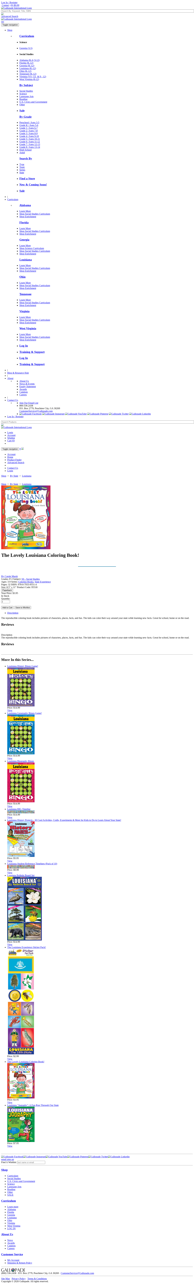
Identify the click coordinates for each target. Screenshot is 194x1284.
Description (12, 613)
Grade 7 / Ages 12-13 (29, 144)
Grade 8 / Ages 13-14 (29, 147)
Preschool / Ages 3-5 (29, 122)
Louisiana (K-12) (27, 68)
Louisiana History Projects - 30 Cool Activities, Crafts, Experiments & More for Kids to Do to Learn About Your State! (64, 820)
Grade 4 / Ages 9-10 (29, 136)
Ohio (22, 276)
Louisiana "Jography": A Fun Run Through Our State (33, 1105)
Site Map (5, 1278)
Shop (9, 30)
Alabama (25, 205)
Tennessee (25, 294)
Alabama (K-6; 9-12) (29, 60)
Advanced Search (9, 16)
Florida (24, 222)
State (21, 172)
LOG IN (11, 1228)
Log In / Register (9, 2)
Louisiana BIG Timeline (18, 809)
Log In (23, 345)
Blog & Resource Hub (18, 373)
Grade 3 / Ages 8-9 (28, 133)
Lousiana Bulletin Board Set (20, 875)
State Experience (43, 581)
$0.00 (14, 5)
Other (22, 104)
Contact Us (12, 400)
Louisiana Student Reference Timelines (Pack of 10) (32, 863)
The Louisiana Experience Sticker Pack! (26, 947)
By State (14, 476)
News (10, 1240)
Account (11, 435)
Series (22, 170)
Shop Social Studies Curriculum (34, 214)
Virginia (24, 311)
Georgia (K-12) (26, 65)
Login (10, 432)
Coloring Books (25, 581)
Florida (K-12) (26, 63)
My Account (13, 1260)
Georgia (24, 239)
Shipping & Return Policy (19, 1263)
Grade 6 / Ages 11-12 (29, 141)
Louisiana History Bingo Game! (22, 666)
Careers (23, 394)
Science (23, 93)
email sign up (7, 1159)
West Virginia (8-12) (29, 79)
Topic (22, 167)
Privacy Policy (19, 1278)
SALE (10, 1195)
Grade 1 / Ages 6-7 (28, 128)
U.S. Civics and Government (33, 102)
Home (10, 457)
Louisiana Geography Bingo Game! (24, 713)
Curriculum (26, 36)
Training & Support (32, 352)
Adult (22, 152)
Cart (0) (11, 440)
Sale (22, 110)
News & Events (27, 383)
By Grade (25, 116)
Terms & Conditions (37, 1278)
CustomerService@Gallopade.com (36, 411)
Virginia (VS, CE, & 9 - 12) (32, 76)
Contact (5, 5)
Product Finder (14, 459)
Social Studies (26, 91)
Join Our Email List (28, 403)
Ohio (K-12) (25, 71)
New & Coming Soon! (33, 184)
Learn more (12, 1206)
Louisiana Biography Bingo (20, 761)
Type (21, 164)
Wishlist (11, 438)
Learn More (25, 211)
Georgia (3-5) (25, 48)
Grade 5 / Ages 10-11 (29, 139)
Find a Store (27, 178)
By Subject (26, 85)
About (10, 378)
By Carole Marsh (9, 576)
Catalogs (23, 392)
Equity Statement (27, 386)
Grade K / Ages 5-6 (28, 125)
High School (25, 150)
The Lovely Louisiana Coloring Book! (25, 1061)
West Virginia (27, 328)
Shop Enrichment (27, 216)
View (9, 710)
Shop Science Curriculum (31, 248)
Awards (23, 389)
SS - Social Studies (31, 579)
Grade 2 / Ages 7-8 (28, 130)
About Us (24, 381)
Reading (23, 99)
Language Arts (26, 96)
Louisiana (25, 259)
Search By (25, 158)
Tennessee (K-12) (27, 74)
